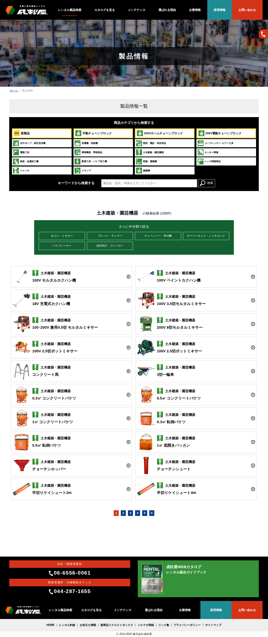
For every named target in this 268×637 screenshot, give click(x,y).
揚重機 (146, 170)
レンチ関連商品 (213, 161)
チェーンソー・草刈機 (158, 235)
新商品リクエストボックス (116, 625)
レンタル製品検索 (69, 10)
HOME (50, 625)
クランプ (86, 170)
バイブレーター (61, 245)
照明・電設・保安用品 (154, 143)
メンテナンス (137, 10)
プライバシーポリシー (187, 625)
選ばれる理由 (167, 10)
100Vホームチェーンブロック (163, 133)
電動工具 (24, 152)
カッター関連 (211, 152)
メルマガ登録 (146, 625)
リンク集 (163, 625)
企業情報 (195, 10)
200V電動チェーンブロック (223, 133)
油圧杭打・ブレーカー (110, 245)
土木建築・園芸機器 (153, 152)
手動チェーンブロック (97, 133)
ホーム (14, 90)
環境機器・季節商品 (92, 152)
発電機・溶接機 (90, 143)
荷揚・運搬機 (150, 161)
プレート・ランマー (110, 235)
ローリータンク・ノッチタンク (206, 235)
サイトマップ (213, 625)
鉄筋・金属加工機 (29, 161)
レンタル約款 (67, 625)
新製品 (25, 133)
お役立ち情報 (88, 625)
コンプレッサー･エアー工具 (219, 143)
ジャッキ (24, 170)
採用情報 (219, 10)
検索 (210, 183)
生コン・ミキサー (62, 235)
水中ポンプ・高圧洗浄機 (32, 143)
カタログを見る (104, 10)
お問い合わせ (247, 10)
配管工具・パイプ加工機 (94, 161)
